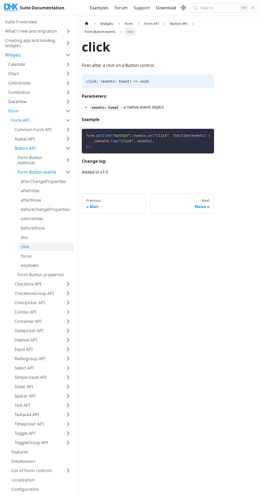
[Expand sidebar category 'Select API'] (68, 368)
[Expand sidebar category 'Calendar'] (68, 64)
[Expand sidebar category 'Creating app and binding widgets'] (68, 43)
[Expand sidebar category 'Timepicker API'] (68, 424)
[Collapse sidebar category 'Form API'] (68, 120)
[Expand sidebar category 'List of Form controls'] (68, 470)
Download (166, 8)
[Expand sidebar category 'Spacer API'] (68, 396)
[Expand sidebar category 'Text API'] (68, 405)
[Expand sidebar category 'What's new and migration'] (68, 31)
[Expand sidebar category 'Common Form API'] (68, 129)
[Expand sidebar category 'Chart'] (68, 73)
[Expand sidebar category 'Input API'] (68, 349)
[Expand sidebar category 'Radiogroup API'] (68, 358)
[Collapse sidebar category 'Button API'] (68, 148)
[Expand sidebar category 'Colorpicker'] (68, 83)
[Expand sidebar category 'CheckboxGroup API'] (68, 293)
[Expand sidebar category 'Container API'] (68, 321)
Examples (99, 8)
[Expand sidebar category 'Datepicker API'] (68, 330)
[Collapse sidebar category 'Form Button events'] (68, 172)
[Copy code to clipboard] (207, 135)
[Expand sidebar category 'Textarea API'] (68, 414)
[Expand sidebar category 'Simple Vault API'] (68, 377)
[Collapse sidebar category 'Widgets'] (68, 55)
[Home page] (87, 24)
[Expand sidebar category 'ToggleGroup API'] (68, 442)
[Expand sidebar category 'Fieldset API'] (68, 340)
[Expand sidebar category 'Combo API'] (68, 312)
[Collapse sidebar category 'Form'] (68, 111)
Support (142, 8)
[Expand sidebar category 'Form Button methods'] (68, 160)
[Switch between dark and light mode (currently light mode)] (183, 8)
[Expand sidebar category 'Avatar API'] (68, 139)
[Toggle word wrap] (198, 135)
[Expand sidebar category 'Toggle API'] (68, 433)
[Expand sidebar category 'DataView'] (68, 101)
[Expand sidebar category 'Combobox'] (68, 92)
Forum (121, 8)
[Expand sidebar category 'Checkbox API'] (68, 284)
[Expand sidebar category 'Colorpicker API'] (68, 303)
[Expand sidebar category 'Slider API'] (68, 386)
